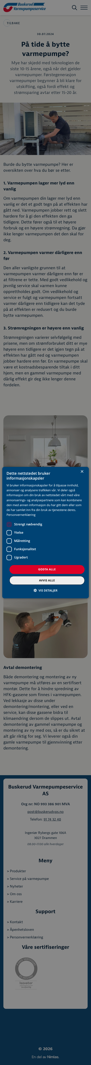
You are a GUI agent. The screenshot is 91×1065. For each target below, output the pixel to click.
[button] (45, 590)
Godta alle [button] (47, 569)
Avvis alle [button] (47, 580)
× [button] (81, 471)
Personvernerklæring (21, 515)
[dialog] (45, 532)
